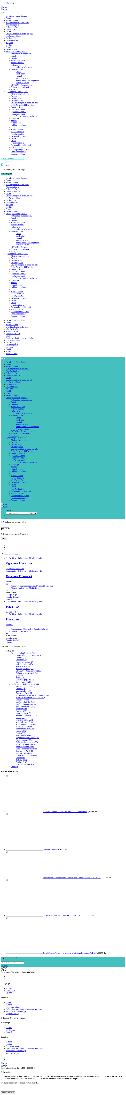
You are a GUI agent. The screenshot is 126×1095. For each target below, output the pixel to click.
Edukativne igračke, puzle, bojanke (19, 34)
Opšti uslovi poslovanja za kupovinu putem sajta (24, 1009)
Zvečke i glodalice (25, 764)
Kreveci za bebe (22, 78)
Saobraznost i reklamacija (16, 1011)
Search (8, 511)
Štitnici (20, 677)
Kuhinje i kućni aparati (20, 125)
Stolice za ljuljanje (25, 680)
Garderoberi (20, 74)
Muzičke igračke (12, 25)
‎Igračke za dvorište (18, 114)
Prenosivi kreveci (22, 83)
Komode (19, 76)
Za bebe (21, 760)
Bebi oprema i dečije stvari (16, 51)
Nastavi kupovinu (8, 1093)
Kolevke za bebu (17, 63)
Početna (4, 522)
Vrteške (20, 758)
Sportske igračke (24, 751)
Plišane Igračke (12, 27)
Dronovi (14, 96)
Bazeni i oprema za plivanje (26, 116)
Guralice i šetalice (13, 29)
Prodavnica (10, 990)
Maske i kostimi (12, 20)
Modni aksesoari (17, 132)
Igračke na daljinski (13, 36)
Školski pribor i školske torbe (17, 23)
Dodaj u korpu (11, 595)
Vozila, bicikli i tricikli (26, 755)
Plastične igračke (17, 143)
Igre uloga (15, 118)
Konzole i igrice (17, 123)
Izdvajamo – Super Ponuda (16, 16)
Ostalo (13, 141)
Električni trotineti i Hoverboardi (23, 105)
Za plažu (9, 43)
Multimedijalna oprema (26, 724)
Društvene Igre (11, 38)
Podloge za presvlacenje (20, 87)
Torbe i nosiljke (24, 682)
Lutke (13, 127)
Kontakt (9, 1005)
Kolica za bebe (11, 49)
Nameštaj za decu (17, 69)
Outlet (8, 18)
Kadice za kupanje (18, 60)
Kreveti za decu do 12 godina (27, 80)
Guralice (14, 56)
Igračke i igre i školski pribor (17, 92)
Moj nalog (10, 3)
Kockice (9, 45)
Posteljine (9, 47)
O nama (9, 1002)
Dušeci (18, 72)
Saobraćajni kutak (18, 154)
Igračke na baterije (18, 109)
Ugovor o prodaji (12, 1014)
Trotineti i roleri (24, 753)
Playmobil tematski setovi (21, 145)
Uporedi (9, 599)
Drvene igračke (12, 40)
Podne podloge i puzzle (20, 149)
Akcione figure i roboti (20, 94)
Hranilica (14, 58)
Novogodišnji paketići (19, 136)
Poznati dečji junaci (18, 152)
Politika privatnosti (13, 1007)
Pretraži (33, 513)
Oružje (8, 31)
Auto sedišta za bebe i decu (21, 54)
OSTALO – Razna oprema (21, 85)
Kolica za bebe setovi (24, 67)
